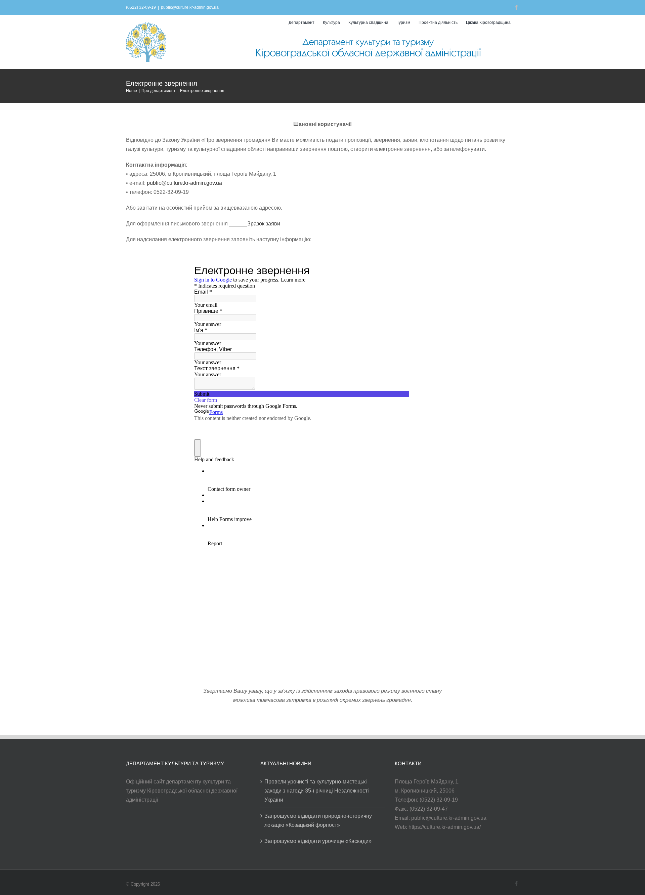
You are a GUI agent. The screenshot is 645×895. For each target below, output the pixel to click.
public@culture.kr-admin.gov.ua (190, 7)
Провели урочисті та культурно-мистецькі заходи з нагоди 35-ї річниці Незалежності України (316, 791)
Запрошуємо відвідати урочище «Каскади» (318, 841)
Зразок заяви (263, 223)
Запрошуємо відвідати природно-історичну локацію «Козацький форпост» (318, 820)
